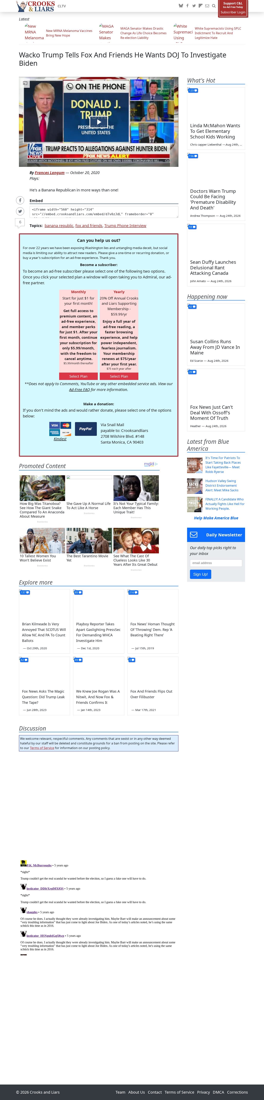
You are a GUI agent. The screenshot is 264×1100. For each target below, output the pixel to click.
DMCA (218, 1092)
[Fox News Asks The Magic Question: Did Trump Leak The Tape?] (44, 671)
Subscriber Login (233, 12)
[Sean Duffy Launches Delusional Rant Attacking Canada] (216, 240)
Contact (155, 1092)
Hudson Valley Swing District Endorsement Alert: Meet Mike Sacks (221, 485)
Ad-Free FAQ (79, 389)
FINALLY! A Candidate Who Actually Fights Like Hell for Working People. (225, 504)
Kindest (60, 438)
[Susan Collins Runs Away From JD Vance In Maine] (216, 320)
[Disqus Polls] (99, 804)
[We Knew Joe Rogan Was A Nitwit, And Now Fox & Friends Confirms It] (98, 671)
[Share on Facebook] (20, 200)
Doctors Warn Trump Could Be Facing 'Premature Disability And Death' (213, 199)
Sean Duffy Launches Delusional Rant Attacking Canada (213, 267)
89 (76, 660)
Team (120, 1092)
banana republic (59, 225)
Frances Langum (50, 172)
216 (131, 592)
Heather (195, 426)
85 (76, 592)
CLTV (62, 6)
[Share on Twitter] (20, 211)
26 (190, 372)
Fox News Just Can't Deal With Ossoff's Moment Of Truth (211, 412)
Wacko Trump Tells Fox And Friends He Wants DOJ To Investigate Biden (122, 59)
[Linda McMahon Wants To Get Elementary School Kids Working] (216, 103)
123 (191, 90)
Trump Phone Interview (125, 225)
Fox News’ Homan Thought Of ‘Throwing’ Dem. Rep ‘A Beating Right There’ (152, 629)
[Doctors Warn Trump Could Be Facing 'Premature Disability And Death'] (216, 169)
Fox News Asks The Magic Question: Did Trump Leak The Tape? (43, 697)
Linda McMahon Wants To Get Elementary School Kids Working (215, 131)
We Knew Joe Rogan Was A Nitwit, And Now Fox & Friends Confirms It (98, 697)
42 (190, 306)
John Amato (198, 281)
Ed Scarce (196, 361)
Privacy (203, 1092)
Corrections (237, 1092)
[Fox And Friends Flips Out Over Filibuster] (153, 671)
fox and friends (88, 225)
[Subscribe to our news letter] (207, 6)
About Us (136, 1092)
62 (22, 660)
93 (190, 227)
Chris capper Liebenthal (205, 144)
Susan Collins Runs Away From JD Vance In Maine (215, 347)
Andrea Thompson (202, 216)
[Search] (213, 6)
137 (23, 592)
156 (191, 156)
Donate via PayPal (86, 429)
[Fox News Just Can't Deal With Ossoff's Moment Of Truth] (216, 385)
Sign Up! (200, 574)
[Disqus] (98, 907)
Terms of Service (42, 748)
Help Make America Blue (216, 518)
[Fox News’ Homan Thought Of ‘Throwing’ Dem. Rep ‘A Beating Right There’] (153, 603)
